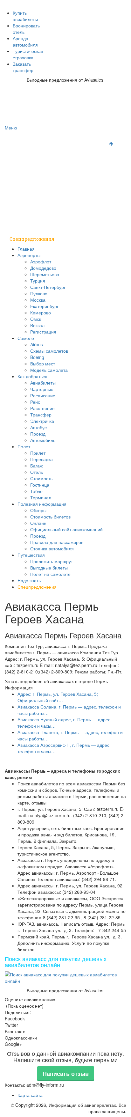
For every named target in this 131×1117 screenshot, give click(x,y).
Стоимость (41, 478)
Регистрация (43, 331)
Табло (36, 491)
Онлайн (38, 523)
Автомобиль (42, 440)
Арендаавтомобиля (25, 41)
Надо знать (23, 226)
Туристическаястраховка (28, 54)
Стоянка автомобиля (52, 548)
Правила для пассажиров (56, 542)
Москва (37, 300)
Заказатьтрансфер (23, 67)
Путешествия (26, 213)
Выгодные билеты (49, 567)
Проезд (37, 433)
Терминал (40, 497)
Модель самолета (49, 370)
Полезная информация (37, 201)
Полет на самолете (50, 574)
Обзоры (38, 510)
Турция (37, 280)
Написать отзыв (66, 1073)
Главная (19, 137)
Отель (36, 472)
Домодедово (43, 268)
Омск (35, 319)
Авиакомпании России (27, 3)
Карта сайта (30, 1095)
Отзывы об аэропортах (28, 10)
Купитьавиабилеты (25, 16)
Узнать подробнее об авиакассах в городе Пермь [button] (56, 681)
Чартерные (41, 389)
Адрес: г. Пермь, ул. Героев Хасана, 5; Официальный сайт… (57, 697)
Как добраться (27, 175)
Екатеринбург (44, 306)
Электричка (42, 421)
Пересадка (41, 459)
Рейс (35, 402)
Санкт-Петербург (48, 287)
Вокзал (37, 325)
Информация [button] (19, 687)
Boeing (37, 357)
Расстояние (42, 408)
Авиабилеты (43, 382)
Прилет (37, 453)
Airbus (36, 344)
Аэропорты (23, 150)
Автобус (38, 427)
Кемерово (40, 312)
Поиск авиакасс (47, 17)
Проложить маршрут (51, 561)
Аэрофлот (40, 261)
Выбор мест (42, 363)
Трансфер (41, 414)
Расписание (42, 395)
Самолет (20, 162)
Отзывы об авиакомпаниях (79, 3)
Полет (17, 188)
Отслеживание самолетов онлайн (87, 10)
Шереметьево (44, 274)
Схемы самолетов (49, 351)
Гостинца (39, 484)
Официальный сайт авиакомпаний (66, 529)
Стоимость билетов (50, 516)
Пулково (38, 293)
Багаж (36, 465)
